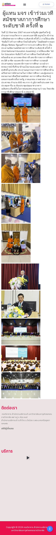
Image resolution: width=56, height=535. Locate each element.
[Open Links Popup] (50, 529)
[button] (24, 4)
